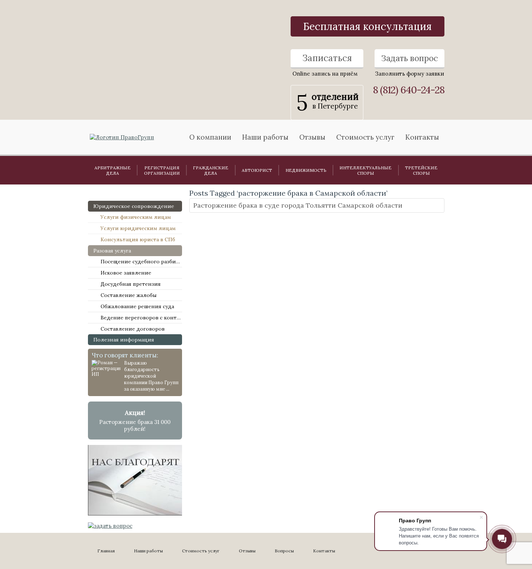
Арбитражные (112, 170)
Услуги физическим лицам (136, 217)
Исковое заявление (126, 272)
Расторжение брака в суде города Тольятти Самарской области (297, 205)
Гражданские (210, 170)
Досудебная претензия (131, 284)
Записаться (327, 58)
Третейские (421, 170)
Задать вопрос (409, 58)
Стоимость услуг (365, 137)
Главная (106, 550)
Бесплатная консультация (367, 26)
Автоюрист (257, 170)
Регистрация (162, 170)
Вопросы (284, 550)
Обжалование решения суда (137, 306)
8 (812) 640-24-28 (408, 90)
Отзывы (312, 137)
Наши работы (148, 550)
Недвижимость (306, 170)
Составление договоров (133, 329)
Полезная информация (123, 339)
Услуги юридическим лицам (138, 228)
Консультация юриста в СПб (138, 239)
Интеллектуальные (365, 170)
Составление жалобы (129, 295)
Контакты (422, 137)
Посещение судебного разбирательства (141, 261)
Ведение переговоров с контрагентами (141, 317)
